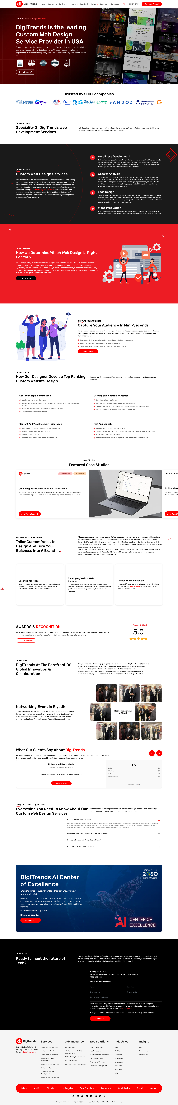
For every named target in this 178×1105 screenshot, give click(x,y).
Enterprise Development (98, 1066)
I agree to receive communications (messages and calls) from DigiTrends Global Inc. (124, 1013)
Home (43, 4)
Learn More (29, 920)
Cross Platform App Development (47, 1059)
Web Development (96, 1051)
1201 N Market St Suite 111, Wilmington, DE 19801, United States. (27, 1049)
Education (118, 1055)
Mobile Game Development (50, 1077)
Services (62, 4)
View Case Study (28, 514)
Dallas (23, 1088)
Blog (140, 1047)
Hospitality (118, 1069)
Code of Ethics (117, 1102)
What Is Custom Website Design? (79, 820)
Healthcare (118, 1051)
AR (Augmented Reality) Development (73, 1052)
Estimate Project (152, 4)
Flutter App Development (49, 1068)
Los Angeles (67, 1088)
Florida (50, 1088)
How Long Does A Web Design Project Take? (84, 840)
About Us (50, 4)
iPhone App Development (49, 1055)
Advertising (119, 1058)
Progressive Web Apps (97, 1062)
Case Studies (84, 4)
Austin (36, 1088)
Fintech (117, 1047)
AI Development (70, 1047)
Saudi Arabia (123, 1088)
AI (56, 4)
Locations (103, 4)
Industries (72, 4)
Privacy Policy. (126, 1009)
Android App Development (50, 1051)
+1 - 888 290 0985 (132, 4)
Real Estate (118, 1066)
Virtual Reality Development (75, 1057)
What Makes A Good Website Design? (81, 846)
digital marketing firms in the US (42, 190)
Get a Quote (24, 72)
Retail (116, 1073)
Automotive (119, 1062)
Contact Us (115, 4)
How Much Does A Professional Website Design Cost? (87, 833)
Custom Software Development (76, 1064)
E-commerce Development (99, 1055)
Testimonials (143, 1051)
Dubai (140, 1088)
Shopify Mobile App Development (47, 1073)
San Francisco (87, 1088)
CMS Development (96, 1058)
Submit (98, 1018)
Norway (154, 1088)
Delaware (106, 1088)
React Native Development (50, 1064)
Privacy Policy (91, 1102)
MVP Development (71, 1060)
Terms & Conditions (104, 1102)
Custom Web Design (97, 1047)
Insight (93, 4)
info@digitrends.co (29, 1052)
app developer (135, 586)
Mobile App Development (49, 1047)
